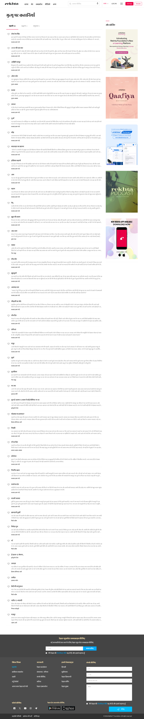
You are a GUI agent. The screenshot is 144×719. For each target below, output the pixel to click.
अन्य (54, 4)
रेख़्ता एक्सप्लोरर (42, 686)
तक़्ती (13, 677)
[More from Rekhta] (121, 4)
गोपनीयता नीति (61, 653)
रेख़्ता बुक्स (65, 686)
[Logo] (11, 4)
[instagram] (30, 708)
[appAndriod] (54, 708)
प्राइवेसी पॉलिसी (16, 716)
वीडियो (47, 4)
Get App (129, 4)
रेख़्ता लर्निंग (65, 682)
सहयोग (14, 667)
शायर (26, 4)
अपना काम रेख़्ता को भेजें (20, 686)
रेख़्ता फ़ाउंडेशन (42, 667)
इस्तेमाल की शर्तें (27, 716)
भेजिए (123, 709)
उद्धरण (24, 26)
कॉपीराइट (37, 716)
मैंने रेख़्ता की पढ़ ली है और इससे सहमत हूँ (66, 653)
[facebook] (14, 708)
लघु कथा (36, 26)
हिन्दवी (64, 667)
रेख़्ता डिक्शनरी (66, 677)
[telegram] (36, 708)
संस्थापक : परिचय (42, 672)
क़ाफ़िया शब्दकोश (17, 672)
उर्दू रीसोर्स (15, 682)
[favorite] (8, 34)
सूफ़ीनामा (65, 672)
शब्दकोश (39, 4)
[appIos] (68, 708)
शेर (32, 4)
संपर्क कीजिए (41, 677)
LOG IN (114, 4)
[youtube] (25, 708)
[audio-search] (97, 3)
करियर (39, 682)
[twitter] (20, 708)
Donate (138, 4)
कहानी (12, 26)
